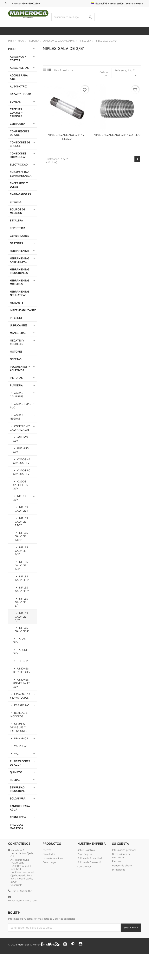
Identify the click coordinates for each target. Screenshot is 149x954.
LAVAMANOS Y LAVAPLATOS (20, 695)
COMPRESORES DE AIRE (19, 133)
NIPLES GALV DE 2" (22, 578)
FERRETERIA (17, 228)
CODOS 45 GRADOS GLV (21, 461)
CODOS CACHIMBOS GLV (20, 485)
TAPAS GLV (19, 640)
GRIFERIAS (16, 243)
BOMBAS (15, 101)
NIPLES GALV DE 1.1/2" (21, 521)
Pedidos (116, 861)
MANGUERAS (18, 332)
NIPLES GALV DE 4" (22, 629)
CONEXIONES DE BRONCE (20, 144)
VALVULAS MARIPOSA (16, 826)
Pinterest (72, 944)
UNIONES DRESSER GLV (21, 670)
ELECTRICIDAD (19, 164)
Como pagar (49, 862)
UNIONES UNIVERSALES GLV (21, 683)
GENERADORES (19, 235)
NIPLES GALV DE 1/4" (21, 565)
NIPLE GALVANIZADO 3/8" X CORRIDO (117, 134)
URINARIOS (21, 738)
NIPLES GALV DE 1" (22, 508)
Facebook (41, 944)
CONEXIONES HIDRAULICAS (18, 155)
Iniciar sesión (117, 3)
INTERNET (16, 317)
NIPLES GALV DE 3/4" (21, 602)
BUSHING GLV (21, 450)
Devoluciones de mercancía (121, 855)
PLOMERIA (16, 385)
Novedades (49, 854)
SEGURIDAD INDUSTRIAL (17, 789)
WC (16, 753)
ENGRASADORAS (20, 194)
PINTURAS (16, 377)
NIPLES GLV (19, 497)
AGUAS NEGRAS (16, 416)
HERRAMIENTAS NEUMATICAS (19, 293)
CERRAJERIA (17, 123)
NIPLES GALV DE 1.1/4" (21, 536)
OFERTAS (16, 359)
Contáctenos (84, 866)
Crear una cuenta (134, 3)
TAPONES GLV (21, 651)
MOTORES (16, 351)
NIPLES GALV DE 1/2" (21, 551)
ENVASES (16, 201)
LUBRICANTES (18, 325)
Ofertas (47, 849)
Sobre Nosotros (86, 849)
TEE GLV (22, 660)
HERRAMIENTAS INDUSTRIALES (19, 271)
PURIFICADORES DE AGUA (20, 762)
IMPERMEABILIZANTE (23, 310)
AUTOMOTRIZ (18, 86)
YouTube (65, 944)
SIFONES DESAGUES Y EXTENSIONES (18, 727)
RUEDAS (15, 779)
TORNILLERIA (18, 817)
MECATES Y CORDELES (17, 342)
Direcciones (118, 869)
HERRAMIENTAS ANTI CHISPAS (19, 260)
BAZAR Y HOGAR (20, 94)
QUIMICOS (16, 772)
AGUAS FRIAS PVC (20, 405)
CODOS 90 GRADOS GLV (21, 472)
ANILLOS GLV (20, 438)
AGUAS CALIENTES (16, 394)
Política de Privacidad (89, 858)
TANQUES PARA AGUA (20, 807)
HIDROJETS (16, 302)
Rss (57, 944)
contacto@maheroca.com (22, 900)
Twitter (49, 944)
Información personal (124, 849)
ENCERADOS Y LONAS (19, 184)
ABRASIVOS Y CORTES (18, 58)
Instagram (80, 944)
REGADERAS (21, 705)
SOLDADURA (17, 798)
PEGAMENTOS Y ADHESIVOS (20, 368)
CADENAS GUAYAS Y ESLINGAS (16, 112)
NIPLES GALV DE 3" (22, 589)
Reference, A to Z (126, 73)
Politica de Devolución (89, 862)
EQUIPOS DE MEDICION (17, 211)
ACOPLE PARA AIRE (19, 77)
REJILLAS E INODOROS (19, 714)
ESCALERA (16, 220)
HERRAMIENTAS (19, 250)
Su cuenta (120, 843)
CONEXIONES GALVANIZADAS (20, 427)
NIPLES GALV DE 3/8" (21, 616)
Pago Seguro (84, 854)
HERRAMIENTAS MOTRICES (19, 282)
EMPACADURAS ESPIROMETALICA (20, 173)
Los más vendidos (53, 858)
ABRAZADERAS (19, 67)
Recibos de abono (122, 865)
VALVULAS (20, 746)
